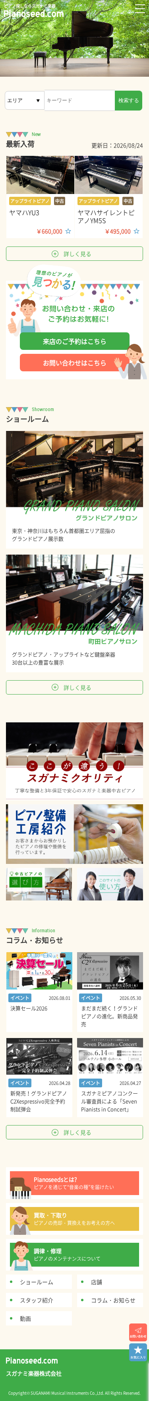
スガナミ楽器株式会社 (34, 1373)
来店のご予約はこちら (74, 341)
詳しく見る (77, 254)
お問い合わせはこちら (74, 363)
